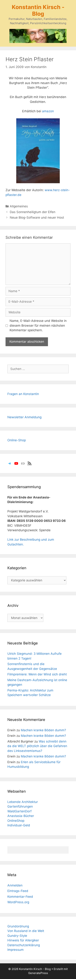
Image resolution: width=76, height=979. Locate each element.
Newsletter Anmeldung (24, 417)
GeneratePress (38, 973)
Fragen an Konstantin (23, 394)
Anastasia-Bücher (20, 816)
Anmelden (15, 885)
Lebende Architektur (22, 802)
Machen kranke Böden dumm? (43, 730)
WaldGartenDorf (19, 811)
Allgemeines (19, 206)
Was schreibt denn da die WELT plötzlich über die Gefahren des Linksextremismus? (37, 746)
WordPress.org (18, 902)
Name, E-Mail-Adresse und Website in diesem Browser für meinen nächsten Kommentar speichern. (38, 325)
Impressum (15, 950)
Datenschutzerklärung (23, 945)
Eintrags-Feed (17, 891)
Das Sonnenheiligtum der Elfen (32, 212)
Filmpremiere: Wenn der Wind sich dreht (37, 674)
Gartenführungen (20, 806)
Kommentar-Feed (20, 896)
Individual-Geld (18, 825)
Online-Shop (16, 440)
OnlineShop (15, 821)
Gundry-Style (17, 936)
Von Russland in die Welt (25, 931)
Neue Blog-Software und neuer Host (37, 217)
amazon (48, 111)
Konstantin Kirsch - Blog (38, 10)
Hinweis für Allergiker (23, 940)
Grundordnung (18, 926)
